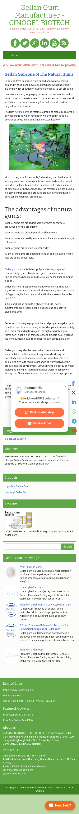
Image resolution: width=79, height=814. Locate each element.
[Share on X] (74, 392)
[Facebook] (15, 43)
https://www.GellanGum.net (18, 690)
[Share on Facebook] (74, 383)
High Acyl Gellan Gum (17, 486)
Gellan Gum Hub (12, 695)
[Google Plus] (34, 43)
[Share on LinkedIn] (74, 402)
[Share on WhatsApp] (74, 411)
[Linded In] (44, 43)
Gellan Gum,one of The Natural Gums (39, 74)
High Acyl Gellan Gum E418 (18, 714)
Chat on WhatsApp (42, 412)
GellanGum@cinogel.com (19, 769)
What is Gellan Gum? (31, 566)
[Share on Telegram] (74, 421)
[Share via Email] (74, 430)
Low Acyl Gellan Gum (16, 492)
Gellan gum (11, 269)
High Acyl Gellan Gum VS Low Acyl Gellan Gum (45, 604)
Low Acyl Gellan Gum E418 (18, 720)
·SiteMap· (39, 790)
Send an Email (42, 423)
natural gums (22, 111)
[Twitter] (25, 43)
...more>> (46, 463)
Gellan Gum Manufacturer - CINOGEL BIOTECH (39, 15)
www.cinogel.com (16, 773)
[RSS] (64, 43)
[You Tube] (54, 43)
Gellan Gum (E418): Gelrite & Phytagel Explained (29, 701)
